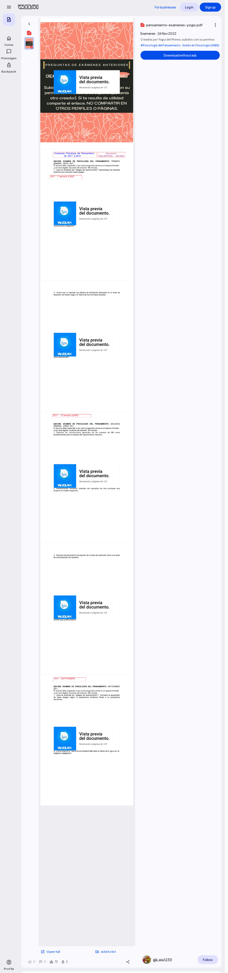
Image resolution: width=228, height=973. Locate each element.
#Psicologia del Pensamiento (160, 45)
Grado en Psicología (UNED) (201, 45)
